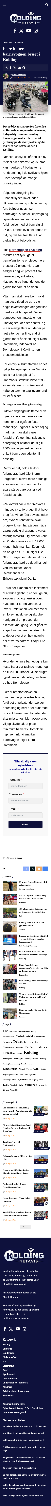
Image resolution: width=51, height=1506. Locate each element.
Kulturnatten (41, 1148)
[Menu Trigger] (4, 4)
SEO (26, 1074)
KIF (45, 1047)
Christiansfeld (24, 1036)
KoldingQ (43, 1059)
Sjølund (32, 1074)
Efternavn (15, 794)
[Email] (19, 67)
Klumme (19, 1053)
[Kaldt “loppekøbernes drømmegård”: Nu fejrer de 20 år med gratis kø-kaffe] (10, 969)
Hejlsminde (19, 1047)
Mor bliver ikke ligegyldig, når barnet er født (23, 1433)
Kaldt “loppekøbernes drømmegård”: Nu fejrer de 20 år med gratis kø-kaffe (33, 968)
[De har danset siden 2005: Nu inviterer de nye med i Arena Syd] (10, 955)
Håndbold (22, 902)
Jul (31, 1047)
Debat (17, 1041)
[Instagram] (35, 30)
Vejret (6, 1090)
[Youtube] (29, 30)
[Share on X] (15, 67)
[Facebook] (15, 30)
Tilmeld (25, 824)
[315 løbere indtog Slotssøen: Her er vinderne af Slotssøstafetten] (10, 913)
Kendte (39, 1047)
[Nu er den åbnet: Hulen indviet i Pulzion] (41, 1201)
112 (20, 946)
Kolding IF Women (32, 1059)
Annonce (13, 1031)
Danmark (7, 1042)
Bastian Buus (24, 1031)
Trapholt (13, 1085)
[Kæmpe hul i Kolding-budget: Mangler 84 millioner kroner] (41, 1173)
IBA (27, 1047)
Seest (21, 1074)
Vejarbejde (43, 1085)
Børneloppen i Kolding (25, 250)
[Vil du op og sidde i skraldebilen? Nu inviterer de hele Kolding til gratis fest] (10, 998)
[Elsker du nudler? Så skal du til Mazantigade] (10, 1013)
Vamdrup (33, 946)
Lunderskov (30, 889)
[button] (24, 67)
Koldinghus (7, 1058)
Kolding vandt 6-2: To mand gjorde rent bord (23, 1440)
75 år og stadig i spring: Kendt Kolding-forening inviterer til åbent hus (17, 1128)
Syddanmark (24, 1079)
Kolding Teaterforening (11, 1064)
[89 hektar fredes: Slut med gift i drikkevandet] (10, 886)
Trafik (6, 1085)
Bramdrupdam (8, 1037)
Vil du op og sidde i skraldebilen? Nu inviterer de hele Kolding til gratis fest (33, 997)
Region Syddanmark (10, 1075)
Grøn (36, 1042)
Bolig (33, 1031)
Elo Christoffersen (19, 75)
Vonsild (14, 1090)
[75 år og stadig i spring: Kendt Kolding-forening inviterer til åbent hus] (41, 1128)
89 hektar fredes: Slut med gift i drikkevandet (24, 1426)
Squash (22, 929)
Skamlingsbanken (9, 1080)
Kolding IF (18, 1058)
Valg (21, 1085)
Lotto (31, 1064)
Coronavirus (39, 1037)
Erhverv (8, 42)
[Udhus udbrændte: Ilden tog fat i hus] (41, 1159)
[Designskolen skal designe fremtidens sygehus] (41, 1187)
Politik (43, 1069)
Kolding (19, 42)
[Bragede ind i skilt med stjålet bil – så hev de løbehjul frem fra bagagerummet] (10, 940)
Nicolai (22, 1069)
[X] (21, 30)
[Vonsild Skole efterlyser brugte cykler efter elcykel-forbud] (41, 1215)
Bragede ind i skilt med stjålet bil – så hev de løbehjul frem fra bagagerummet (33, 939)
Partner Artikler (33, 1069)
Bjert (43, 1162)
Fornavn (14, 779)
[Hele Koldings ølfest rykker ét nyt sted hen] (10, 984)
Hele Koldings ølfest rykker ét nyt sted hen (23, 1495)
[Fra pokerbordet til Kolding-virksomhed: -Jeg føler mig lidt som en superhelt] (41, 1110)
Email (12, 809)
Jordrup (22, 889)
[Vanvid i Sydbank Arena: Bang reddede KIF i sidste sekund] (10, 899)
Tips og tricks (37, 1080)
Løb (20, 916)
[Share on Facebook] (10, 67)
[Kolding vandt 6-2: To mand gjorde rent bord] (10, 926)
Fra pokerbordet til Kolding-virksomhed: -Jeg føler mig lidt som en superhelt (17, 1111)
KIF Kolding (9, 1053)
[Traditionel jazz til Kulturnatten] (41, 1145)
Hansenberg (8, 1047)
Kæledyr (24, 1064)
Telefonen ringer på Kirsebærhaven (19, 1468)
